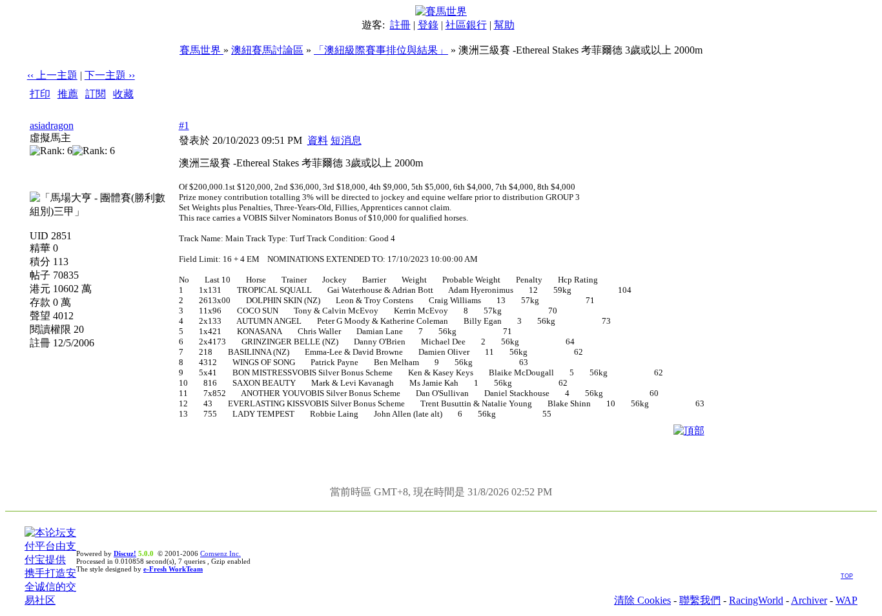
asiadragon (52, 125)
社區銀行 (466, 24)
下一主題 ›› (110, 75)
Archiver (809, 600)
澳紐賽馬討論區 (267, 50)
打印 (40, 93)
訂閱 (95, 93)
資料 (317, 140)
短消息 (346, 140)
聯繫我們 (700, 600)
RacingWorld (756, 600)
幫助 (504, 24)
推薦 (67, 93)
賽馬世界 (201, 50)
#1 (184, 125)
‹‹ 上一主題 (52, 75)
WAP (846, 600)
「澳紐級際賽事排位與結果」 (381, 50)
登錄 (428, 24)
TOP (847, 576)
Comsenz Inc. (220, 553)
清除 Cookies (642, 600)
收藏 (123, 93)
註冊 (400, 24)
